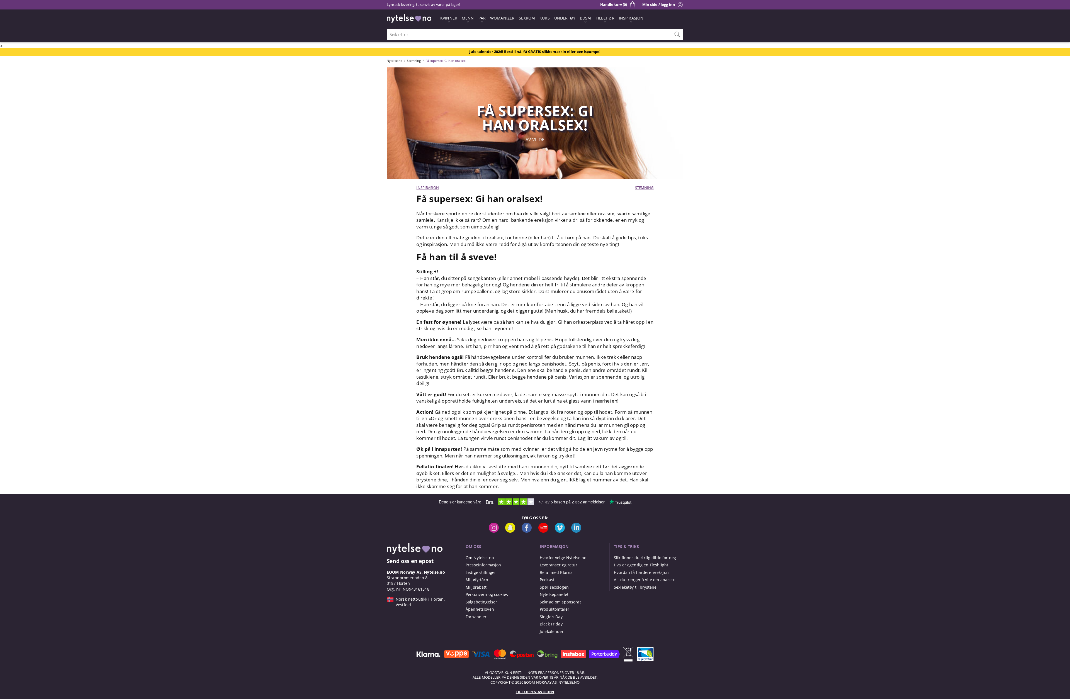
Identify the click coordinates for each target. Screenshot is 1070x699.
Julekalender (552, 631)
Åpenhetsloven (480, 609)
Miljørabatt (476, 587)
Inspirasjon (427, 187)
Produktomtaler (554, 609)
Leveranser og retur (558, 565)
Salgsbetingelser (481, 602)
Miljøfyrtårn (477, 579)
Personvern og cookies (487, 594)
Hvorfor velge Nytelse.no (563, 557)
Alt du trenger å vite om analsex (644, 579)
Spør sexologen (554, 587)
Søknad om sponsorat (560, 602)
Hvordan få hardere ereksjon (641, 572)
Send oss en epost (410, 561)
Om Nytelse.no (480, 557)
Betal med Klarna (556, 572)
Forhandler (476, 616)
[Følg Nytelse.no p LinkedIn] (576, 531)
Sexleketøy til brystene (635, 587)
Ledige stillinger (481, 572)
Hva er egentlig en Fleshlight (641, 565)
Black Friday (551, 624)
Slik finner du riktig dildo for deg (645, 557)
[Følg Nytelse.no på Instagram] (494, 531)
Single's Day (551, 616)
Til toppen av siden (535, 691)
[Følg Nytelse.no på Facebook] (527, 531)
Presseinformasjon (483, 565)
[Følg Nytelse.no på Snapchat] (510, 531)
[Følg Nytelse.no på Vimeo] (560, 531)
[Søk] (677, 34)
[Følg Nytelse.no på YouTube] (543, 531)
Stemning (644, 187)
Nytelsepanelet (554, 594)
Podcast (547, 579)
